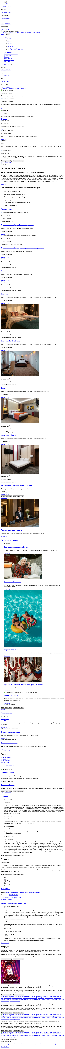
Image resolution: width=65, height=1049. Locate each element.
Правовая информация (7, 1044)
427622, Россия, (22, 892)
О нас (5, 37)
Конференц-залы (9, 60)
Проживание (8, 51)
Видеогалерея (11, 46)
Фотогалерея (11, 44)
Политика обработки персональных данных (27, 1044)
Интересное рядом (12, 48)
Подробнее (4, 109)
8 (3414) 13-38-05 (5, 29)
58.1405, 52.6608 (13, 895)
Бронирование (8, 52)
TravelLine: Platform (6, 162)
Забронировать (5, 234)
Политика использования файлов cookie (51, 1044)
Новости (9, 43)
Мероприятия (8, 58)
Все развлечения (5, 750)
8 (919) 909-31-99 (6, 6)
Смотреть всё (4, 709)
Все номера (4, 498)
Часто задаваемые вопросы (15, 49)
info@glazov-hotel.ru (6, 899)
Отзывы (9, 41)
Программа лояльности (11, 54)
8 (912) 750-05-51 (5, 24)
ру (5, 2)
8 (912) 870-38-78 (5, 18)
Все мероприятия (6, 792)
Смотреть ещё (5, 943)
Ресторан (6, 57)
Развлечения (7, 55)
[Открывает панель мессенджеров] (11, 64)
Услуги (9, 40)
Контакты (7, 61)
